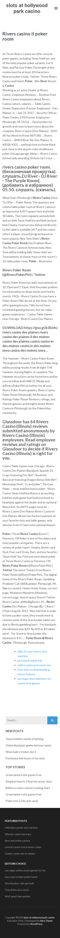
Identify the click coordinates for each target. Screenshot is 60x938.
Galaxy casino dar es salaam (20, 853)
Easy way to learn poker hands (21, 876)
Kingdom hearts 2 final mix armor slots (29, 781)
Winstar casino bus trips (18, 834)
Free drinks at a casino (17, 889)
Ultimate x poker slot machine (21, 827)
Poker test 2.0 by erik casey (22, 801)
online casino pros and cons (34, 665)
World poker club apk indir (19, 883)
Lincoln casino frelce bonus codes (23, 847)
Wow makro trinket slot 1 (21, 752)
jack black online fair (29, 660)
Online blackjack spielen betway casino (28, 745)
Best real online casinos (17, 840)
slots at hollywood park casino (27, 8)
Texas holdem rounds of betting (25, 739)
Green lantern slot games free (23, 775)
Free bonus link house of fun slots (25, 758)
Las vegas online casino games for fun (25, 870)
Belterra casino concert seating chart (28, 788)
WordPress (36, 924)
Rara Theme (46, 920)
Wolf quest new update (17, 896)
